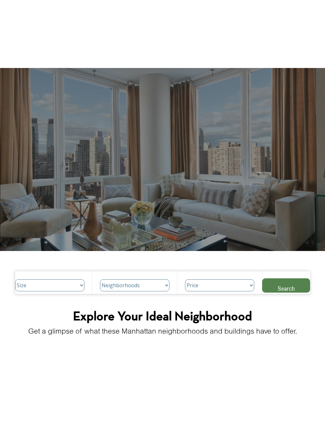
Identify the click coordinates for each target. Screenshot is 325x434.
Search (286, 288)
